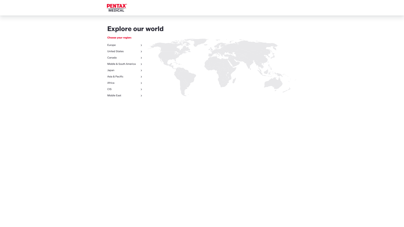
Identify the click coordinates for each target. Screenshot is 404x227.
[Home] (116, 7)
